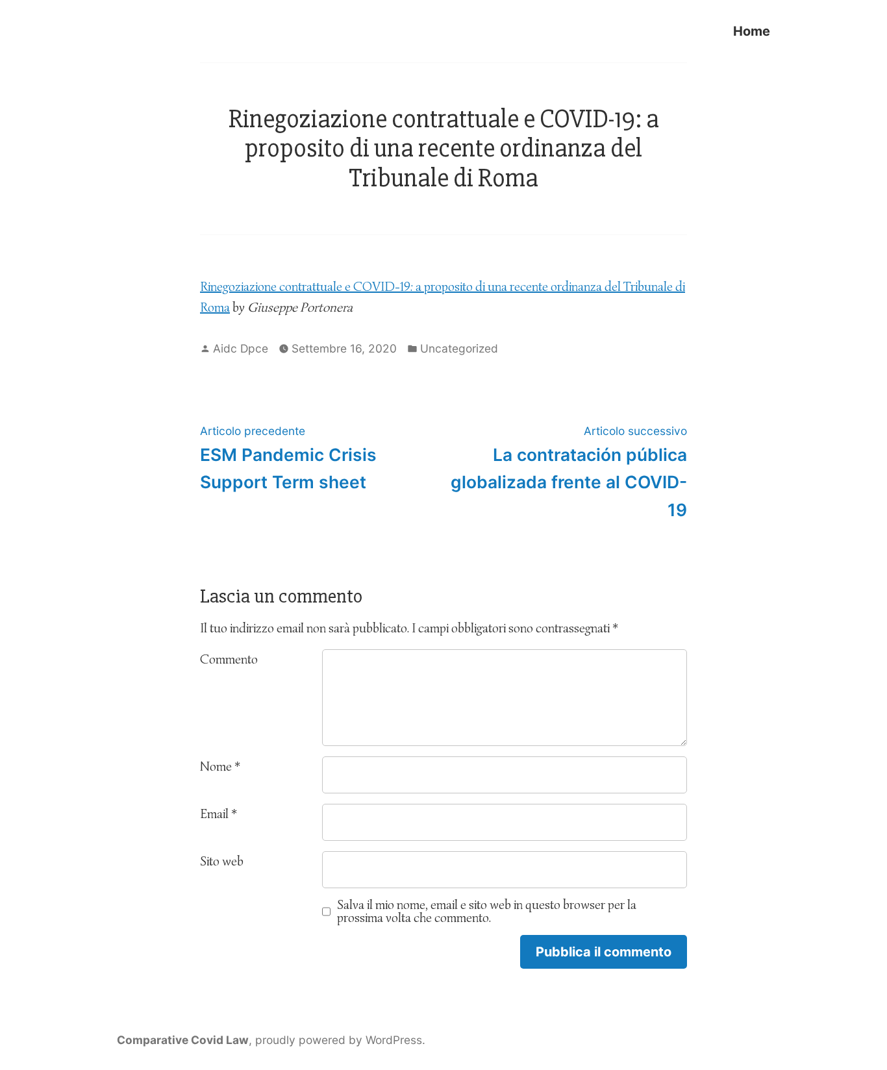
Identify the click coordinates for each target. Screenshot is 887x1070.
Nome (220, 766)
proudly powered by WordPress (338, 1040)
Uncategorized (459, 348)
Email (218, 814)
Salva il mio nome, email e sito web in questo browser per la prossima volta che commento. (486, 912)
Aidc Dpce (240, 348)
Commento (229, 659)
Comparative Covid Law (183, 1040)
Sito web (222, 861)
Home (751, 31)
